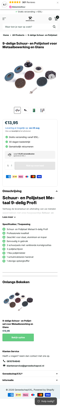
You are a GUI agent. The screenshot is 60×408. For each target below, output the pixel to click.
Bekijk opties (18, 337)
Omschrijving (12, 191)
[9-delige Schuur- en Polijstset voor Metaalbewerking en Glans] (18, 301)
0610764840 (13, 361)
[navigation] (17, 110)
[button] (12, 163)
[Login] (50, 18)
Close (30, 374)
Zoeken (54, 26)
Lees (7, 217)
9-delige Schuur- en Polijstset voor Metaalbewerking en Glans (17, 323)
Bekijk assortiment (4, 18)
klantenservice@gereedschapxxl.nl (25, 365)
